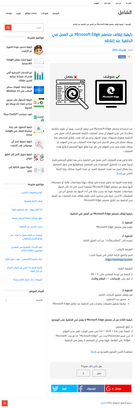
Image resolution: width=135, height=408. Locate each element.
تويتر (64, 388)
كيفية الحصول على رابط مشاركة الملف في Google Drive (18, 130)
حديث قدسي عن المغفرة (30, 226)
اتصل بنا (129, 3)
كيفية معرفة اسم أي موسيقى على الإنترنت (21, 143)
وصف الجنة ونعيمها (33, 200)
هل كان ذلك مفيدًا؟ (91, 366)
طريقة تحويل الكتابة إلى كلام (20, 168)
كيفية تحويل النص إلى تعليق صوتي (18, 156)
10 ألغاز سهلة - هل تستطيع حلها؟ (27, 209)
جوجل (118, 388)
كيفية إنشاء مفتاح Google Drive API (19, 61)
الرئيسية (128, 24)
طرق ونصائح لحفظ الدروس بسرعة (27, 218)
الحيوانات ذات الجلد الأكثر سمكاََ (27, 279)
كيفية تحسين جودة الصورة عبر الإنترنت (19, 48)
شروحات (122, 57)
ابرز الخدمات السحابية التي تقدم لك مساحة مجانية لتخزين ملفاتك (19, 76)
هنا (119, 173)
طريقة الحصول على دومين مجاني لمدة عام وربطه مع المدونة (19, 103)
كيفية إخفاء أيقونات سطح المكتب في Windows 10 (19, 88)
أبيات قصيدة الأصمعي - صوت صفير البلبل (23, 259)
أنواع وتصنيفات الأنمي (31, 192)
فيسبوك (91, 388)
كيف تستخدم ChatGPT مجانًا (18, 114)
